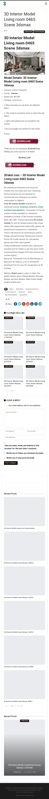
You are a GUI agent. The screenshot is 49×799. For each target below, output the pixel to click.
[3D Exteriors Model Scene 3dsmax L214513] (24, 580)
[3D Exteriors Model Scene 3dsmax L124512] (24, 615)
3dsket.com (29, 795)
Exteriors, (24, 207)
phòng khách (23, 294)
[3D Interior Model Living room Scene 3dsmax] (35, 323)
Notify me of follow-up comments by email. (24, 453)
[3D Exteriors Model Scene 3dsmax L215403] (24, 650)
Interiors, (33, 207)
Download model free (32, 289)
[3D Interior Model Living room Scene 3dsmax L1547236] (13, 323)
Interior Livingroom (10, 292)
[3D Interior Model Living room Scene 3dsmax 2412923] (35, 348)
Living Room (28, 31)
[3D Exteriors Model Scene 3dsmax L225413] (24, 546)
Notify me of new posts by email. (20, 458)
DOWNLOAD (24, 141)
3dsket (11, 289)
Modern (30, 292)
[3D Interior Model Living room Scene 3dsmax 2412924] (13, 348)
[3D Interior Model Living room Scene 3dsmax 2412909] (35, 372)
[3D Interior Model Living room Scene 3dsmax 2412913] (13, 372)
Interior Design (39, 31)
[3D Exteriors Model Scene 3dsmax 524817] (24, 684)
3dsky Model (19, 289)
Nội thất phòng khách (11, 294)
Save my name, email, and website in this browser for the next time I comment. (22, 447)
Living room (22, 292)
